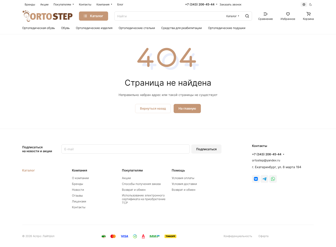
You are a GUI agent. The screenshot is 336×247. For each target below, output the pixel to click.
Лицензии (79, 201)
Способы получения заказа (141, 184)
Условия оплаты (183, 178)
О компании (80, 178)
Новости (78, 190)
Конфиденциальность (238, 236)
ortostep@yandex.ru (266, 160)
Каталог (28, 170)
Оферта (263, 236)
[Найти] (247, 16)
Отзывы (77, 195)
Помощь (178, 170)
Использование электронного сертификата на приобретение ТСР (143, 199)
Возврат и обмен (134, 190)
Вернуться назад (153, 108)
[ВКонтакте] (256, 179)
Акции (126, 178)
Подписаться (206, 149)
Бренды (77, 184)
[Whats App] (273, 179)
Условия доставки (184, 184)
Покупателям (132, 170)
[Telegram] (264, 179)
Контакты (78, 207)
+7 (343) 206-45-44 (199, 4)
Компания (79, 170)
